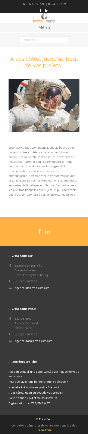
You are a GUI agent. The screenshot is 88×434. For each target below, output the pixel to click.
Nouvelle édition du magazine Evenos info (36, 387)
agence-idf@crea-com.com (32, 288)
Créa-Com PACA (24, 308)
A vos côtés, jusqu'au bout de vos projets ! (36, 392)
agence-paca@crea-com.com (33, 341)
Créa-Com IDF (22, 255)
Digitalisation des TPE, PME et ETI (29, 403)
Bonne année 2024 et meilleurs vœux (33, 398)
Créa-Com (45, 419)
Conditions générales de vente (32, 425)
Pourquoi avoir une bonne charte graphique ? (38, 382)
